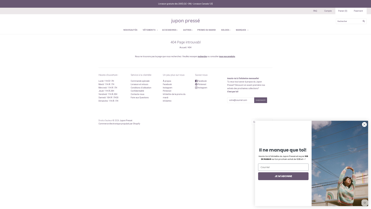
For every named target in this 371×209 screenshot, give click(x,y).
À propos (167, 81)
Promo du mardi (206, 30)
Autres (187, 30)
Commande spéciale (140, 81)
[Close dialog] (364, 124)
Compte (328, 11)
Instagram (167, 88)
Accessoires (169, 30)
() (342, 11)
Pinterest (167, 91)
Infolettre (167, 101)
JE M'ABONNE (283, 176)
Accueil (183, 47)
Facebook (167, 84)
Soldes (225, 30)
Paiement (358, 11)
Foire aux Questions (140, 97)
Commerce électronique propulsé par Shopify (119, 123)
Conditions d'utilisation (141, 88)
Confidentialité (137, 91)
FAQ (315, 11)
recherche (202, 56)
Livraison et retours (139, 84)
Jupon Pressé (126, 120)
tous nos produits (227, 56)
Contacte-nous (137, 94)
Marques (241, 30)
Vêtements (149, 30)
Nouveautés (130, 30)
